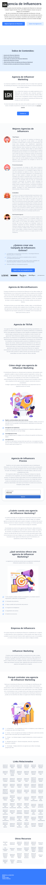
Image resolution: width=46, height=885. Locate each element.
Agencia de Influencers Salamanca (5, 766)
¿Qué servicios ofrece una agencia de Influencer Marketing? (18, 62)
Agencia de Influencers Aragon (33, 806)
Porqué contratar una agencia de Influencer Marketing (17, 64)
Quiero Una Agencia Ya (35, 23)
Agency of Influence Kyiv (19, 799)
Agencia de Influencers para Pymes (12, 819)
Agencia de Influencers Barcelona (12, 825)
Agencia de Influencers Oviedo (12, 791)
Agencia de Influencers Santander (33, 786)
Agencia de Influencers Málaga (26, 773)
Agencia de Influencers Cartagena (40, 786)
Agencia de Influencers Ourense (40, 791)
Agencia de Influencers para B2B (33, 825)
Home (3, 876)
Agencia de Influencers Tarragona (19, 791)
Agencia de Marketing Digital (26, 849)
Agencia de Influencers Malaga (5, 799)
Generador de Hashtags (5, 843)
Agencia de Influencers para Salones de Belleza (12, 798)
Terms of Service (6, 878)
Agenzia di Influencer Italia (5, 861)
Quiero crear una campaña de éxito (23, 270)
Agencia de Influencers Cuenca (19, 786)
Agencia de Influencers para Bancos (40, 806)
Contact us (23, 113)
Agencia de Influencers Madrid (19, 843)
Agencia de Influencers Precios (11, 60)
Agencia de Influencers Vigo (5, 773)
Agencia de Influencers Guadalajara (12, 780)
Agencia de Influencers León (26, 791)
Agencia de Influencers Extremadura (19, 812)
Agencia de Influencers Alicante (33, 773)
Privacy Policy (5, 877)
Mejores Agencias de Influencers (13, 23)
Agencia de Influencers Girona (26, 786)
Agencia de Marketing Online (12, 856)
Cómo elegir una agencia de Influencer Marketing (15, 58)
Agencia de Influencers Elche (26, 780)
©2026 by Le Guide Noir (8, 875)
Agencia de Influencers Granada (26, 766)
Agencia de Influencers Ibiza (40, 773)
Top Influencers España (5, 849)
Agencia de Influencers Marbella (40, 766)
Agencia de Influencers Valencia (33, 843)
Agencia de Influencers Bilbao (12, 766)
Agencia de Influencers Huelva (12, 786)
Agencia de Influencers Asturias (33, 819)
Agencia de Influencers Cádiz (5, 786)
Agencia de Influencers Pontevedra (33, 791)
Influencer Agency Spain (12, 861)
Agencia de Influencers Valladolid (19, 766)
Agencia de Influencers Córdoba (5, 780)
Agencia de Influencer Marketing (11, 55)
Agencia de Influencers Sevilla (33, 766)
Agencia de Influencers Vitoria (19, 773)
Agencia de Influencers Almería (40, 780)
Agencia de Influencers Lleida (19, 780)
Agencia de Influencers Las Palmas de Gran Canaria (12, 773)
